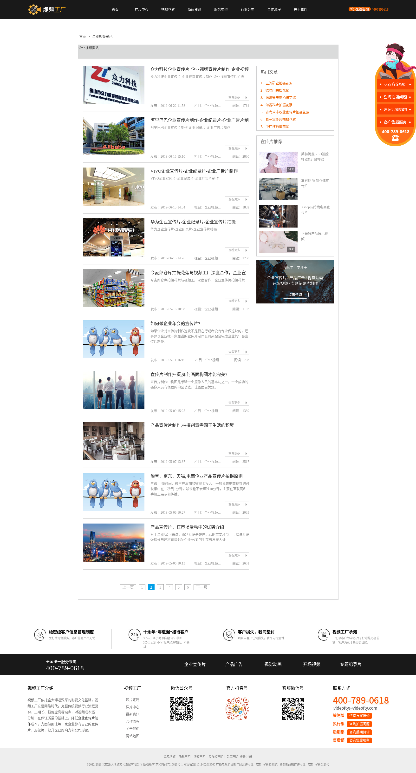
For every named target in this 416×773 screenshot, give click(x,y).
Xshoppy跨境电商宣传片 (315, 209)
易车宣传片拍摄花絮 (281, 119)
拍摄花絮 (168, 9)
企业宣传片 (195, 664)
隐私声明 (184, 757)
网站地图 (132, 736)
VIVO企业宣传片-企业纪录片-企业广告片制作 (194, 171)
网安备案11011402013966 (199, 764)
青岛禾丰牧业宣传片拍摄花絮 (287, 112)
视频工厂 (34, 700)
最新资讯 (132, 714)
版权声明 (199, 757)
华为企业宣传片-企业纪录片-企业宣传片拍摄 (193, 222)
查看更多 (234, 97)
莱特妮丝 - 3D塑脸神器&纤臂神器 (315, 156)
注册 (249, 757)
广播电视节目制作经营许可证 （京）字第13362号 (247, 764)
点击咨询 (295, 294)
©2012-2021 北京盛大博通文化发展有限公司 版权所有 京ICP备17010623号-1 (135, 764)
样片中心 (141, 9)
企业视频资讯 (102, 36)
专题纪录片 (351, 664)
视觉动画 (273, 664)
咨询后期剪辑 (359, 732)
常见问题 (170, 757)
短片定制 (132, 700)
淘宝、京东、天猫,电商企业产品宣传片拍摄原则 (196, 476)
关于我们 (300, 9)
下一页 (202, 587)
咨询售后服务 (359, 740)
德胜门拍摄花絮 (277, 90)
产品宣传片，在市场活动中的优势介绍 (187, 527)
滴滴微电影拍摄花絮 (281, 98)
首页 (115, 9)
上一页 (128, 587)
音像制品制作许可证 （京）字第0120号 (304, 764)
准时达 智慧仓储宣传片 (315, 183)
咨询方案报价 (359, 716)
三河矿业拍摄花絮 (279, 83)
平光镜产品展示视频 (314, 236)
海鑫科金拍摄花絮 (279, 105)
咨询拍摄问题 (359, 724)
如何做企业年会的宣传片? (175, 323)
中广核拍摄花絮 (277, 126)
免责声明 (232, 757)
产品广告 (234, 664)
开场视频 (311, 664)
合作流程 (274, 9)
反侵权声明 (216, 757)
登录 (243, 757)
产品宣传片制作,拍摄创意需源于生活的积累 (192, 425)
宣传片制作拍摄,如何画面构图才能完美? (188, 374)
